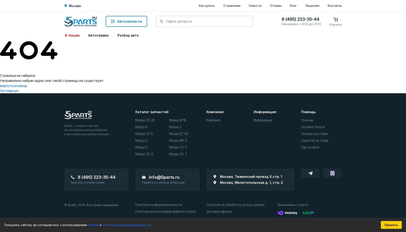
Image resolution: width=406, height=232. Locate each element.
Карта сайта (310, 147)
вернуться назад (13, 86)
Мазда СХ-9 (144, 154)
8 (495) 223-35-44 (96, 177)
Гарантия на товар (315, 140)
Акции (74, 35)
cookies (94, 225)
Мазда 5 (141, 147)
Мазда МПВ (177, 120)
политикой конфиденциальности (126, 225)
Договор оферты (219, 211)
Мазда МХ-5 (178, 140)
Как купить (207, 5)
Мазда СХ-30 (145, 120)
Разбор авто (128, 35)
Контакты (335, 5)
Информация (263, 120)
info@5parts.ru (164, 177)
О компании (231, 5)
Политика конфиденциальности (158, 204)
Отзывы (275, 5)
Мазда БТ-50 (178, 133)
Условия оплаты (313, 127)
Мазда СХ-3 (178, 147)
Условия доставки (314, 133)
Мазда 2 (175, 127)
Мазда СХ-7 (178, 154)
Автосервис (98, 35)
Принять (391, 225)
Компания (213, 120)
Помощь (307, 120)
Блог (293, 5)
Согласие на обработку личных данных (235, 204)
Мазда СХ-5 (144, 133)
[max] (332, 173)
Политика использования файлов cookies (165, 211)
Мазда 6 (141, 127)
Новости (255, 5)
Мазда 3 (141, 140)
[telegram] (310, 173)
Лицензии (312, 5)
